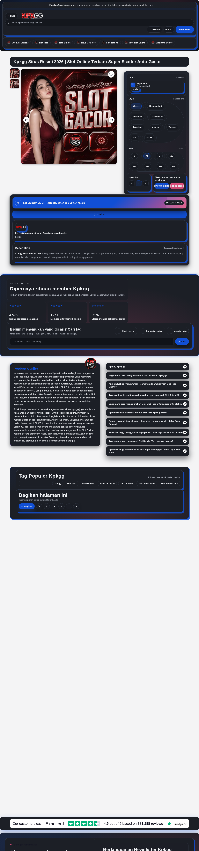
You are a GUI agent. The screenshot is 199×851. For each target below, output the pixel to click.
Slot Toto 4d (126, 483)
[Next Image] (111, 120)
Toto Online (88, 483)
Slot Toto (71, 483)
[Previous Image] (26, 120)
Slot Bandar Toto (169, 483)
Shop (12, 15)
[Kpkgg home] (32, 16)
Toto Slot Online (147, 483)
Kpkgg (18, 237)
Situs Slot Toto (107, 483)
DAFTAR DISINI (162, 186)
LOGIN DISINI (177, 186)
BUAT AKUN (184, 29)
